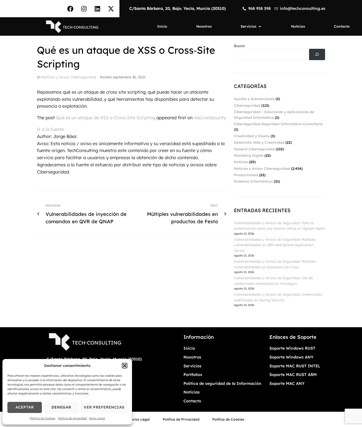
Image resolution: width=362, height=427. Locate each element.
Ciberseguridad (247, 105)
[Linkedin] (97, 8)
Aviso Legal (97, 418)
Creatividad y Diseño (252, 136)
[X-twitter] (111, 8)
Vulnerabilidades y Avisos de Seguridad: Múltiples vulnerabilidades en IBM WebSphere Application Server (275, 245)
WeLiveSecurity (210, 117)
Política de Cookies (42, 418)
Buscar (239, 46)
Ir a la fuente (50, 129)
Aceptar (25, 407)
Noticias (241, 162)
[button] (124, 365)
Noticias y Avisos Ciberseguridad (68, 77)
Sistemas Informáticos (253, 181)
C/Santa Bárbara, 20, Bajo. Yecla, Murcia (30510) (177, 8)
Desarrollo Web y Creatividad (259, 142)
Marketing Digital (248, 155)
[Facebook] (70, 8)
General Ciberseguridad (254, 149)
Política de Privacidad (181, 419)
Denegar (61, 407)
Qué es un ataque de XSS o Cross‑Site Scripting (105, 117)
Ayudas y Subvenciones (254, 99)
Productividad (246, 175)
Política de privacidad (72, 418)
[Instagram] (84, 8)
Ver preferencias (104, 407)
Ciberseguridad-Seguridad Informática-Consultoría (278, 124)
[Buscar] (317, 54)
